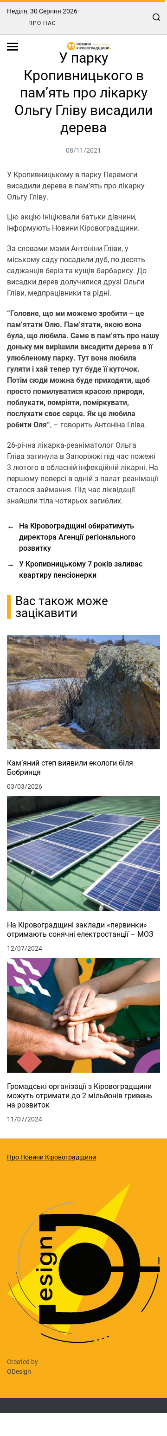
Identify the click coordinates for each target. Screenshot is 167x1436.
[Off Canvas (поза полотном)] (12, 47)
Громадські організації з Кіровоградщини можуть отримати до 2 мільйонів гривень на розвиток (79, 1095)
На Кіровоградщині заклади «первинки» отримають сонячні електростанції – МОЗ (80, 930)
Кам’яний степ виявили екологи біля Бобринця (70, 768)
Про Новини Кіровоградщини (51, 1157)
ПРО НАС (42, 23)
